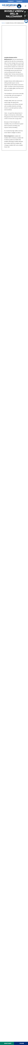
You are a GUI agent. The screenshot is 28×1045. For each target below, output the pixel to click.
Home (3, 23)
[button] (25, 6)
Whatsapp (7, 1043)
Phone (21, 1043)
